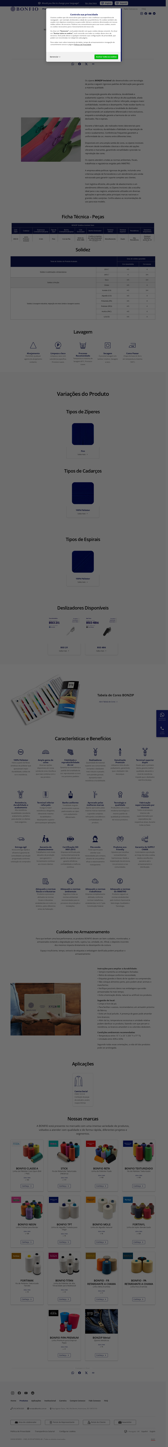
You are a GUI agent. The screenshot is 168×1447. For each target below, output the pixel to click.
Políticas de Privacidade (82, 44)
